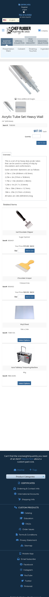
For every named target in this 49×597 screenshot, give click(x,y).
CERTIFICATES (25, 4)
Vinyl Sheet (24, 324)
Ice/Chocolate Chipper (24, 232)
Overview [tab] (6, 155)
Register (24, 7)
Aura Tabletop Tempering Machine (24, 367)
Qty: (15, 250)
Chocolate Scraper (24, 278)
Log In (24, 9)
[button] (41, 142)
